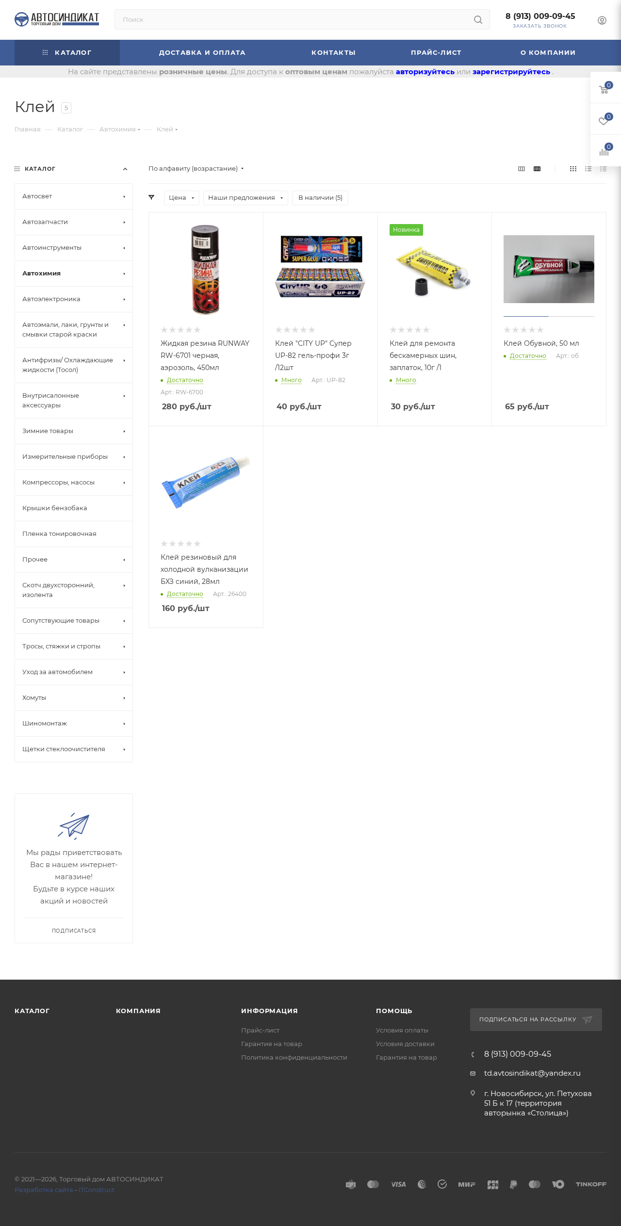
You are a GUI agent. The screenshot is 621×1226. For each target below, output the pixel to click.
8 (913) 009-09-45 (540, 16)
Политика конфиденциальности (294, 1057)
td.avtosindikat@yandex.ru (532, 1073)
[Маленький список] (521, 169)
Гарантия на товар (271, 1044)
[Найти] (478, 19)
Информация (269, 1011)
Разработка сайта (44, 1190)
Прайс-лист (260, 1030)
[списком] (588, 169)
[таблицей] (603, 169)
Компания (138, 1011)
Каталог (32, 1011)
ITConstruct (96, 1190)
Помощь (394, 1011)
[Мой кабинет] (602, 22)
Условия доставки (405, 1044)
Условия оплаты (402, 1030)
